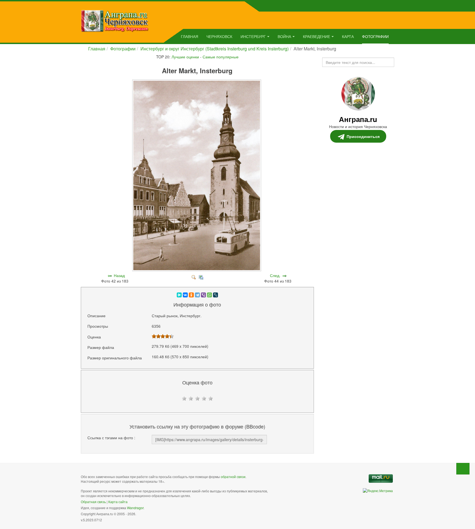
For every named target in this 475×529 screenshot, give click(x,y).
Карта (348, 36)
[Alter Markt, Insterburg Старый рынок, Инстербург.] (197, 270)
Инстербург (253, 36)
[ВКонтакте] (185, 294)
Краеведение (316, 36)
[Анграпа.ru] (115, 20)
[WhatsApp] (209, 294)
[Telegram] (197, 294)
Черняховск (219, 36)
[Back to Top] (463, 468)
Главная (189, 36)
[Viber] (203, 294)
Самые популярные (221, 56)
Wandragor (135, 507)
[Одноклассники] (191, 294)
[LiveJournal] (215, 294)
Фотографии (375, 36)
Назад (119, 275)
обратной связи (233, 476)
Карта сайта (118, 501)
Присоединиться (363, 136)
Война (284, 36)
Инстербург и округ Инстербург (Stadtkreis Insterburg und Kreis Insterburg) (214, 48)
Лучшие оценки (185, 56)
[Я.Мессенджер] (179, 294)
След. (275, 275)
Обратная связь (93, 501)
